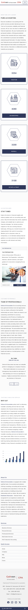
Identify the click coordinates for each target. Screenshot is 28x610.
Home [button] (3, 549)
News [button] (3, 557)
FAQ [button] (3, 554)
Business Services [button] (7, 528)
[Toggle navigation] (25, 2)
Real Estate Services (7, 536)
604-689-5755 (7, 608)
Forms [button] (3, 560)
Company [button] (4, 551)
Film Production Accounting (9, 539)
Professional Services (8, 533)
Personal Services (6, 531)
